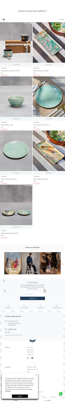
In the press (30, 349)
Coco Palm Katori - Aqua (7, 125)
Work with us (30, 352)
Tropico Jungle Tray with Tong (41, 179)
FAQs (28, 371)
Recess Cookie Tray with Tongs (41, 70)
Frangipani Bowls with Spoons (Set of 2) (10, 70)
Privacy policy (31, 376)
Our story (29, 347)
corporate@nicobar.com (14, 323)
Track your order (31, 367)
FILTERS (48, 400)
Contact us (30, 354)
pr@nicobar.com (12, 325)
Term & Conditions (32, 374)
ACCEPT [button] (20, 396)
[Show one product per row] (2, 19)
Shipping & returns (32, 369)
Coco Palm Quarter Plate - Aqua (9, 179)
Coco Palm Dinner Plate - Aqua (41, 125)
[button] (63, 264)
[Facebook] (32, 358)
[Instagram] (28, 358)
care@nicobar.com (12, 321)
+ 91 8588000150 (11, 329)
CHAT (8, 332)
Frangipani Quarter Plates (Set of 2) (9, 233)
